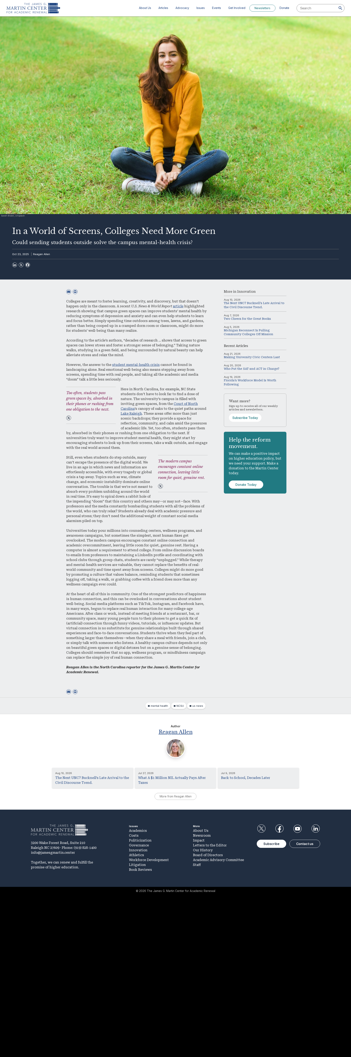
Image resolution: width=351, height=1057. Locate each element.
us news (197, 705)
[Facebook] (27, 264)
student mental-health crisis (136, 365)
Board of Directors (208, 855)
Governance (139, 845)
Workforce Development (149, 860)
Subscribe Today (245, 418)
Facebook (279, 828)
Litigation (137, 865)
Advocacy (182, 8)
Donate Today (246, 485)
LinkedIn (315, 828)
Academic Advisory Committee (218, 860)
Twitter (261, 828)
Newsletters (262, 8)
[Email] (68, 291)
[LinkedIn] (14, 264)
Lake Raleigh (131, 413)
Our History (203, 850)
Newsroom (202, 835)
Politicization (140, 840)
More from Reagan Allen (176, 796)
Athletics (136, 855)
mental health (159, 705)
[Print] (75, 291)
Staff (197, 865)
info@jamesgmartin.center (53, 853)
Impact (199, 840)
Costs (134, 835)
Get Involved (236, 8)
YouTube (297, 828)
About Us (145, 8)
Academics (138, 831)
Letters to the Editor (210, 845)
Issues (200, 8)
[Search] (340, 8)
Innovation (246, 292)
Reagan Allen (41, 254)
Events (216, 8)
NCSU (180, 705)
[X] (21, 264)
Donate (284, 8)
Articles (163, 8)
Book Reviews (140, 870)
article (178, 306)
